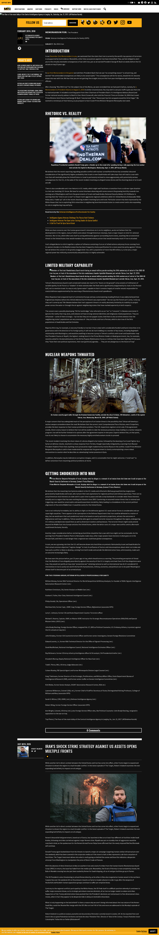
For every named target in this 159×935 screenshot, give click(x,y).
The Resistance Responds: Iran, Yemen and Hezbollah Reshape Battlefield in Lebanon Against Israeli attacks (30, 92)
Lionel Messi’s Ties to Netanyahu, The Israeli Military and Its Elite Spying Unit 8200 (29, 76)
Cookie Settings (141, 931)
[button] (131, 2)
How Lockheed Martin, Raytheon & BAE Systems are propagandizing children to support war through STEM (30, 67)
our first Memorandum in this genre (60, 73)
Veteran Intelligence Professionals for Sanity (77, 212)
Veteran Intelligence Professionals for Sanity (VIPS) (33, 37)
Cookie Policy (55, 932)
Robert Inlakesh (36, 749)
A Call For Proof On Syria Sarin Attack (62, 223)
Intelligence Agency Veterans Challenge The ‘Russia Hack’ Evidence (72, 217)
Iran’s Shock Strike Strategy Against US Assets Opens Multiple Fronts (91, 748)
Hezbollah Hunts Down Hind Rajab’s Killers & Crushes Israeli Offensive (29, 84)
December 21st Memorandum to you (63, 56)
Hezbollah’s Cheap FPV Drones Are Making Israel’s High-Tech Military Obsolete (29, 101)
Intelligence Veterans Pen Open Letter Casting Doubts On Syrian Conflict (74, 220)
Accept (153, 931)
